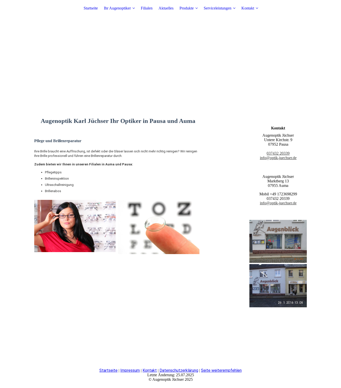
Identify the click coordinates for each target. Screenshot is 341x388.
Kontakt (247, 8)
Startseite (91, 8)
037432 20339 (278, 153)
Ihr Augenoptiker (117, 8)
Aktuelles (166, 8)
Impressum (130, 370)
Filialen (147, 8)
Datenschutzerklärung (179, 370)
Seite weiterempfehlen (221, 370)
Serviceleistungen (217, 8)
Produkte (186, 8)
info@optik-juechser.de (278, 158)
